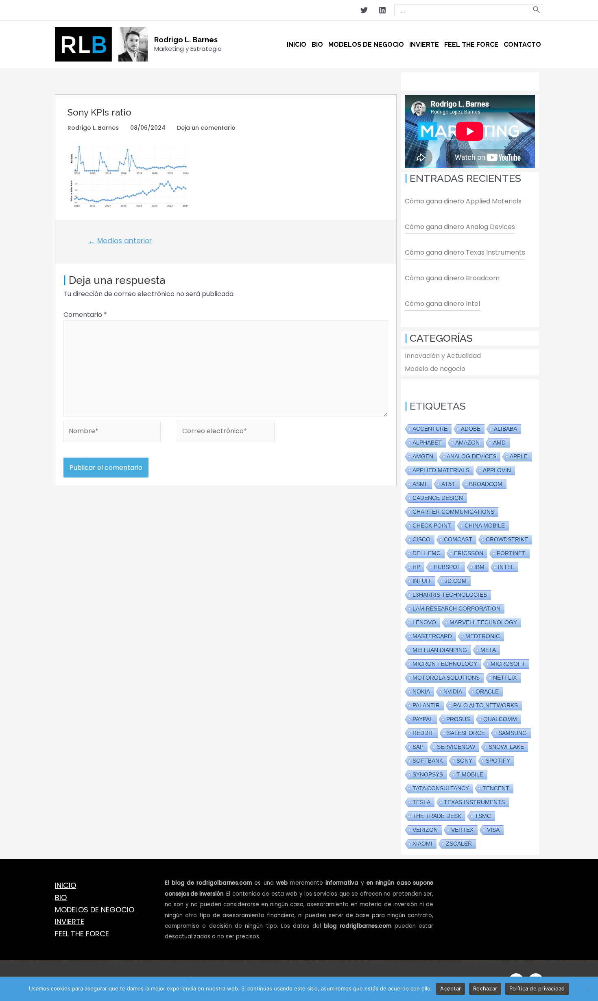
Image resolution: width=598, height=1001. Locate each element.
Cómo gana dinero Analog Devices (460, 226)
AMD (499, 442)
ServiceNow (456, 747)
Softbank (427, 760)
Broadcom (485, 484)
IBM (479, 567)
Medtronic (482, 636)
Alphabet (427, 442)
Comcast (458, 539)
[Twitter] (364, 10)
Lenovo (424, 622)
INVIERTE (69, 921)
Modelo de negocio (435, 368)
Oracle (487, 691)
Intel (506, 567)
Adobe (470, 428)
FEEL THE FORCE (82, 934)
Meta (488, 650)
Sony (464, 760)
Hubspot (447, 567)
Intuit (421, 581)
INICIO (65, 885)
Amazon (467, 442)
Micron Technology (444, 664)
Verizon (425, 830)
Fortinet (511, 553)
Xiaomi (422, 843)
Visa (493, 830)
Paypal (422, 719)
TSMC (483, 816)
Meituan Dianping (439, 650)
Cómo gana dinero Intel (442, 303)
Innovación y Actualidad (443, 355)
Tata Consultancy (440, 788)
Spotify (498, 760)
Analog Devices (471, 456)
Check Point (431, 525)
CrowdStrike (507, 539)
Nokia (421, 691)
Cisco (421, 539)
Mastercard (432, 636)
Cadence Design (437, 498)
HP (416, 567)
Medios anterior (120, 241)
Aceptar (450, 988)
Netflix (505, 677)
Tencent (495, 788)
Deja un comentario (206, 128)
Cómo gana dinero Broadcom (452, 278)
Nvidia (452, 691)
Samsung (512, 733)
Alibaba (505, 428)
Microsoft (508, 664)
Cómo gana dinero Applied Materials (463, 201)
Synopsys (427, 774)
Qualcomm (500, 719)
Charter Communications (453, 511)
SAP (417, 747)
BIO (61, 897)
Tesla (421, 802)
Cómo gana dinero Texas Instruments (465, 252)
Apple (519, 456)
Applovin (497, 470)
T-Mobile (469, 774)
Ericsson (468, 553)
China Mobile (485, 525)
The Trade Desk (436, 816)
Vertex (462, 830)
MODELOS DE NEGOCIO (94, 910)
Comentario (85, 314)
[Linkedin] (382, 10)
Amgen (422, 456)
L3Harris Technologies (449, 594)
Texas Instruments (474, 802)
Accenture (429, 428)
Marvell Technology (483, 622)
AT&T (448, 484)
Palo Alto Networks (485, 705)
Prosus (458, 719)
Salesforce (466, 733)
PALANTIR (426, 705)
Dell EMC (426, 553)
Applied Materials (440, 470)
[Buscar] (537, 10)
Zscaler (459, 843)
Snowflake (506, 747)
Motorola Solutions (446, 677)
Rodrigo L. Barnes (186, 39)
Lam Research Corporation (456, 608)
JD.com (456, 581)
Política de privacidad (537, 988)
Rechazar (485, 988)
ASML (420, 484)
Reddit (423, 733)
